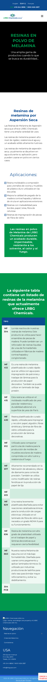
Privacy (28, 680)
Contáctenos (8, 642)
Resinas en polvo (10, 633)
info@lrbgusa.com (9, 667)
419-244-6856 (8, 663)
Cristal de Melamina (11, 638)
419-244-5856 (19, 7)
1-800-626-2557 (33, 7)
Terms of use (20, 680)
